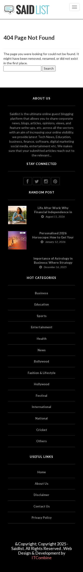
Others (41, 441)
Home (41, 472)
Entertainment (41, 327)
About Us (41, 483)
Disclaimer (41, 495)
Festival (41, 395)
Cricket (41, 430)
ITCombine (42, 557)
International (41, 407)
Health (42, 338)
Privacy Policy (42, 517)
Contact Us (41, 506)
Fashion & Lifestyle (42, 373)
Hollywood (41, 384)
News (42, 350)
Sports (42, 316)
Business (41, 293)
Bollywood (41, 361)
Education (41, 304)
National (41, 418)
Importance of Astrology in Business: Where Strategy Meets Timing (53, 263)
